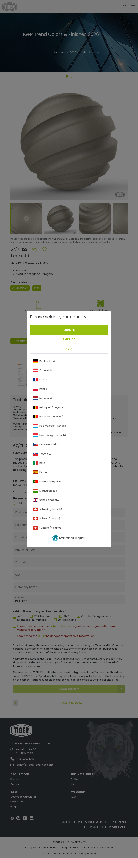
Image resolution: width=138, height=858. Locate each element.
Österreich (45, 370)
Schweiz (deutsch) (50, 509)
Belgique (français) (51, 407)
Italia (42, 463)
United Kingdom (49, 500)
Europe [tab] (69, 330)
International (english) (72, 538)
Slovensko (45, 453)
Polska (43, 389)
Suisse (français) (49, 518)
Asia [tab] (69, 349)
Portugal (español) (51, 481)
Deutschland (47, 361)
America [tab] (69, 339)
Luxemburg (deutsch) (52, 435)
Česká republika (49, 444)
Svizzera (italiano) (50, 527)
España (43, 472)
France (43, 379)
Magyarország (48, 490)
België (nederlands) (51, 416)
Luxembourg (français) (53, 426)
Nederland (45, 398)
